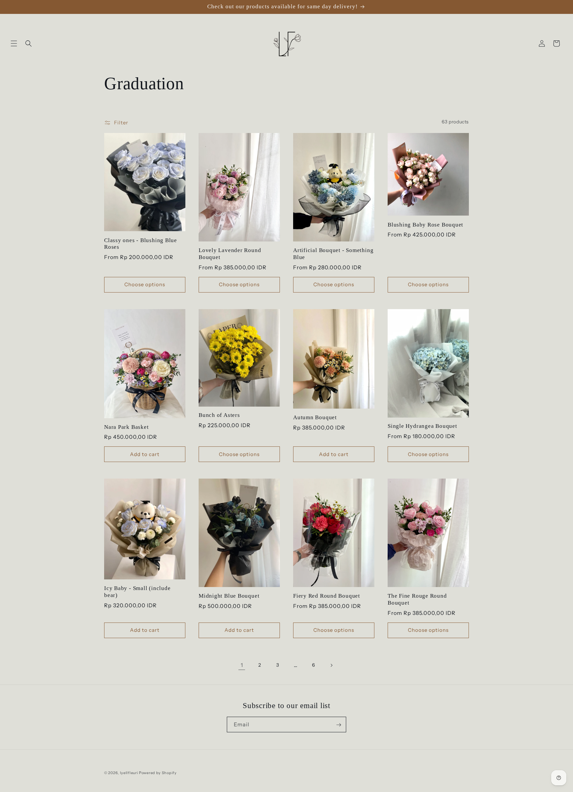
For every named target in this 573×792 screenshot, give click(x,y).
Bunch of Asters (219, 415)
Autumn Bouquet (315, 417)
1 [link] (242, 665)
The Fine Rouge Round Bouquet (417, 599)
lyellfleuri (129, 772)
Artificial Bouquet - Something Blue (333, 253)
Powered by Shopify (158, 772)
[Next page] (331, 665)
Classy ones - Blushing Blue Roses (140, 243)
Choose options (144, 284)
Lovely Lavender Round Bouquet (230, 253)
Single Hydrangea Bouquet (422, 426)
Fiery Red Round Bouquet (326, 596)
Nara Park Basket (126, 427)
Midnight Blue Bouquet (229, 596)
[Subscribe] (338, 725)
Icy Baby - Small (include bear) (137, 591)
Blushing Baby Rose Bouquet (425, 225)
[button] (14, 43)
